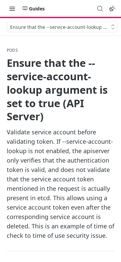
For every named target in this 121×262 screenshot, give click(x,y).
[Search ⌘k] (99, 8)
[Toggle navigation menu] (12, 8)
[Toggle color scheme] (112, 8)
